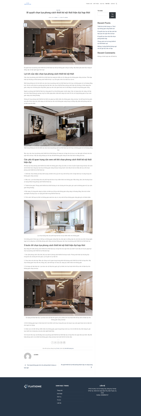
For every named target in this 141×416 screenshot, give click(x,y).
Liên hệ (113, 3)
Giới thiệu (96, 3)
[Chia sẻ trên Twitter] (55, 342)
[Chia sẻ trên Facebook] (52, 342)
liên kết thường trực (69, 348)
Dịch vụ (102, 3)
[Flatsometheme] (32, 3)
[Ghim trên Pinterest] (61, 342)
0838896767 (104, 395)
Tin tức (107, 3)
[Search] (116, 3)
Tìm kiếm (100, 10)
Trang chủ (89, 3)
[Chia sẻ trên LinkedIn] (64, 342)
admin (66, 17)
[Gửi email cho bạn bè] (58, 342)
